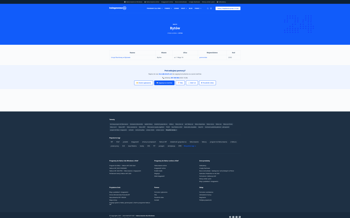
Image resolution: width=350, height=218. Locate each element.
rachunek (131, 130)
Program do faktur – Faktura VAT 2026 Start (122, 165)
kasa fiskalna (132, 146)
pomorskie (203, 57)
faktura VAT (163, 142)
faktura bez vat (179, 124)
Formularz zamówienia (206, 192)
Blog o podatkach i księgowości (208, 181)
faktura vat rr (113, 127)
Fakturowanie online (152, 2)
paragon (161, 146)
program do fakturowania (218, 142)
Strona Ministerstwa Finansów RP (119, 195)
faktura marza (210, 124)
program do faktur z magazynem (118, 130)
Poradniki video (159, 197)
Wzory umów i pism (208, 2)
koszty (142, 146)
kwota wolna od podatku (190, 127)
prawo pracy (115, 146)
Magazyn (157, 173)
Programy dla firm (154, 8)
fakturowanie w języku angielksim (155, 127)
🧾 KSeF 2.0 (192, 83)
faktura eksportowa (200, 124)
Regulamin (202, 197)
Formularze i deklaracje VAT (207, 176)
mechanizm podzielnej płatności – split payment (217, 127)
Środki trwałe (158, 171)
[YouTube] (236, 217)
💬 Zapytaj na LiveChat (164, 83)
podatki (125, 142)
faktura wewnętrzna (132, 127)
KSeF (118, 142)
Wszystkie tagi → (190, 146)
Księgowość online (167, 2)
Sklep (183, 8)
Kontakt (156, 200)
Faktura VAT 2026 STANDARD (118, 168)
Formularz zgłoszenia (160, 192)
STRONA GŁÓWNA (172, 33)
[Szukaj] (207, 8)
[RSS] (240, 217)
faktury (204, 142)
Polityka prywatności (205, 200)
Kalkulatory (222, 2)
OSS (148, 146)
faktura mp (218, 124)
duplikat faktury (148, 124)
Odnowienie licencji (205, 195)
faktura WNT (142, 127)
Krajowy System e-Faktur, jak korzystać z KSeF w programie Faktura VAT (129, 203)
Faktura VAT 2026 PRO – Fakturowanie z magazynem (125, 171)
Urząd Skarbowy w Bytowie (120, 57)
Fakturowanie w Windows (134, 2)
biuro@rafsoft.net (165, 74)
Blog (190, 8)
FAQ (155, 195)
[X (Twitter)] (233, 217)
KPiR (179, 146)
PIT (154, 146)
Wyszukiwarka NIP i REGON (117, 197)
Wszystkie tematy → (171, 130)
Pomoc (197, 8)
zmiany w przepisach (149, 142)
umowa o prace (160, 130)
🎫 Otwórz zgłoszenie (143, 83)
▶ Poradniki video (207, 83)
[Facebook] (230, 217)
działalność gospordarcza (160, 124)
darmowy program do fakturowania (119, 124)
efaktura (171, 124)
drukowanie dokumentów (136, 124)
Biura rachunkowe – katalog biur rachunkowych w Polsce (216, 171)
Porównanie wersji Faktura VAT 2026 (120, 173)
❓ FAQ (180, 83)
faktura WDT (122, 127)
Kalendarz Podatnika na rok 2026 (209, 173)
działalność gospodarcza (178, 142)
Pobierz (167, 8)
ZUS (123, 146)
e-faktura (233, 142)
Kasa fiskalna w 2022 (177, 127)
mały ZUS (200, 127)
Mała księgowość (159, 176)
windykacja (171, 146)
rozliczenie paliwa (139, 130)
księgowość (135, 142)
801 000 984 (175, 78)
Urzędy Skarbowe (194, 2)
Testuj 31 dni (228, 8)
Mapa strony (113, 200)
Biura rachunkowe (181, 2)
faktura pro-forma (227, 124)
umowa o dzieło (150, 130)
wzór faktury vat (189, 124)
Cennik (176, 8)
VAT (112, 142)
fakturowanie (194, 142)
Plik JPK (168, 127)
